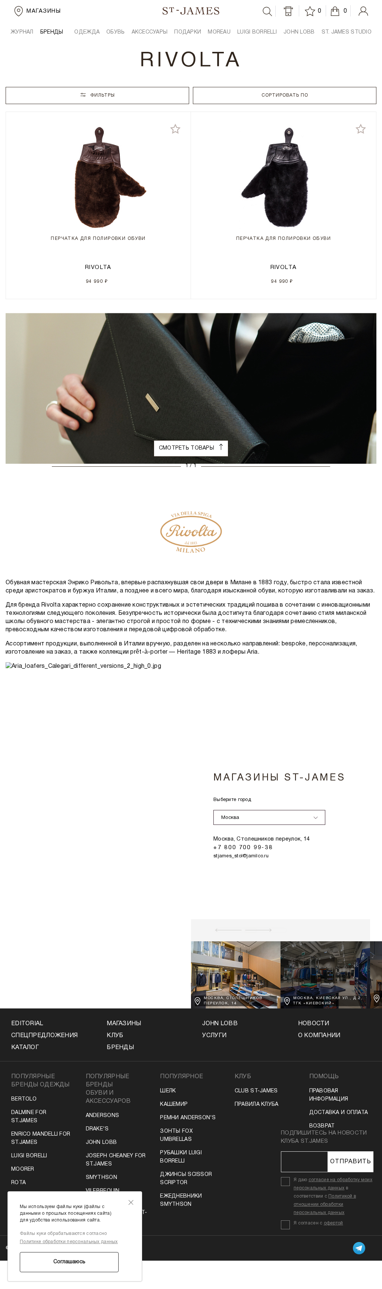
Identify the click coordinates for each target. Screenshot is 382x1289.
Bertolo (24, 1099)
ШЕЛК (168, 1091)
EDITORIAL (27, 1023)
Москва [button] (230, 818)
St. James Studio (347, 32)
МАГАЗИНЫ (124, 1023)
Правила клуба (257, 1104)
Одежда (87, 32)
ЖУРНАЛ (22, 32)
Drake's (97, 1129)
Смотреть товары (187, 448)
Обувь (115, 32)
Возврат (322, 1126)
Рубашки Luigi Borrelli (181, 1157)
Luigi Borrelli (257, 32)
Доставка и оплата (338, 1112)
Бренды (120, 1047)
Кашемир (174, 1104)
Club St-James (256, 1091)
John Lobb (101, 1142)
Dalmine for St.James (28, 1116)
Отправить (350, 1161)
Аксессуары (150, 32)
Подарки (187, 32)
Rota (18, 1182)
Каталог (25, 1047)
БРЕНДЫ (51, 32)
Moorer (22, 1169)
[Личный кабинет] (363, 11)
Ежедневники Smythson (181, 1200)
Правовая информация (328, 1095)
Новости (313, 1023)
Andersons (102, 1115)
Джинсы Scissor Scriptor (186, 1178)
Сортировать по (285, 95)
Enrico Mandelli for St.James (40, 1138)
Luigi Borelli (29, 1156)
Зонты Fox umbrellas (176, 1135)
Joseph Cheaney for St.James (116, 1160)
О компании (319, 1035)
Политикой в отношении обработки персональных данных (325, 1204)
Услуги (214, 1035)
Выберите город (232, 800)
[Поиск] (267, 11)
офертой (333, 1223)
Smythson (101, 1177)
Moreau (219, 32)
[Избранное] (311, 11)
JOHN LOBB (299, 32)
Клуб (115, 1035)
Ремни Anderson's (188, 1118)
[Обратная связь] (288, 11)
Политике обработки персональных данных (69, 1242)
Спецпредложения (44, 1035)
